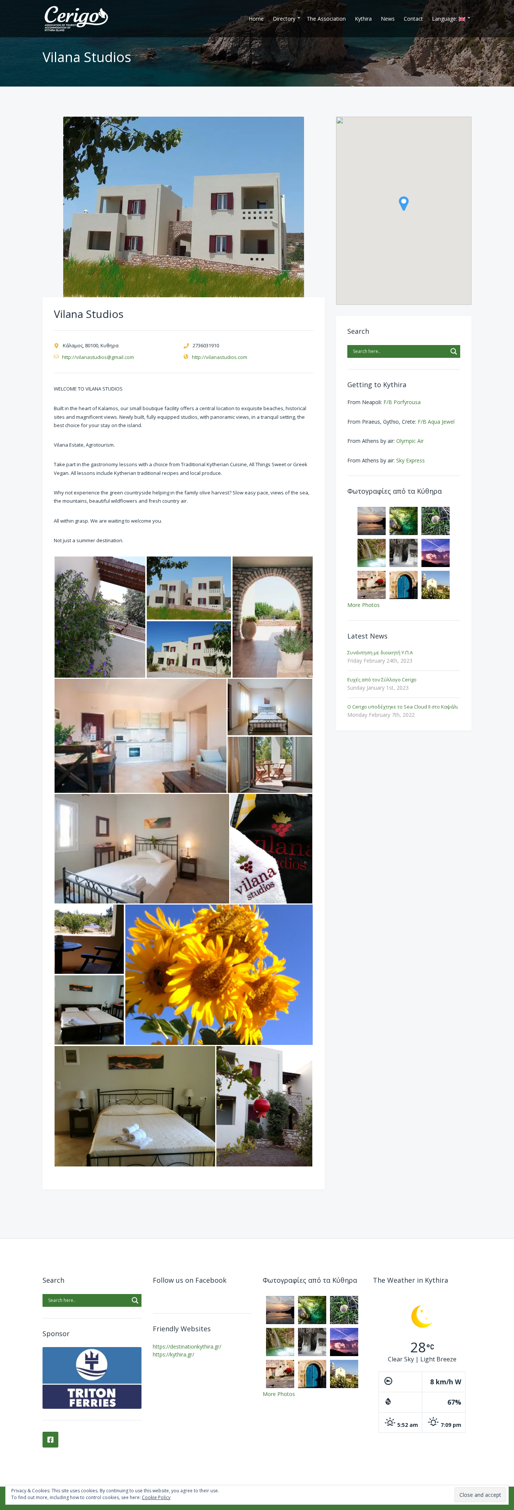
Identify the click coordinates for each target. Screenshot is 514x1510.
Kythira (363, 18)
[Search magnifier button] (453, 351)
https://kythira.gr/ (173, 1354)
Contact (413, 18)
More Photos (363, 604)
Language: (445, 18)
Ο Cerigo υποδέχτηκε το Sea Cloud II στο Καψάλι (402, 706)
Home (256, 18)
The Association (326, 18)
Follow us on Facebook (190, 1280)
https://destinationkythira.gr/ (187, 1346)
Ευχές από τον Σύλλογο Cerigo (382, 679)
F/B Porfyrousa (402, 402)
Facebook (50, 1440)
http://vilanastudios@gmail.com (98, 357)
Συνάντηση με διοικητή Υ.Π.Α (380, 652)
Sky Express (410, 460)
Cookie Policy (156, 1497)
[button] (100, 617)
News (388, 18)
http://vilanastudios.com (219, 357)
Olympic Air (410, 440)
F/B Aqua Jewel (436, 421)
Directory (284, 18)
